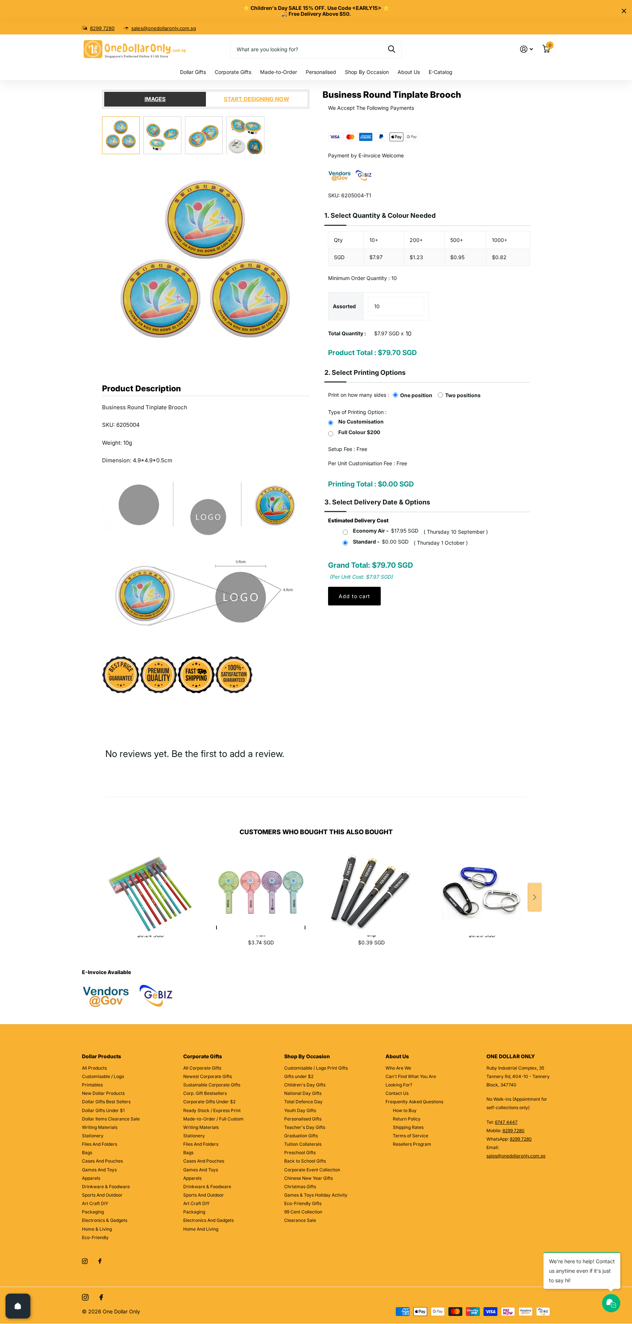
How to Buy (405, 1110)
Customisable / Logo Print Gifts (316, 1068)
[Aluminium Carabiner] (481, 884)
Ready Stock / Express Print (212, 1110)
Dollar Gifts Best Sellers (106, 1101)
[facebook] (99, 1261)
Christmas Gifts (300, 1186)
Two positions (463, 395)
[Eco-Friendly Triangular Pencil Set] (150, 884)
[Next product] (534, 897)
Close (624, 11)
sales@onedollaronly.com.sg (163, 28)
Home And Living (200, 1229)
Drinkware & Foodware (106, 1186)
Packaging (93, 1212)
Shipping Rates (408, 1127)
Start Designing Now (256, 99)
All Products (94, 1068)
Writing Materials (99, 1127)
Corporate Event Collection (312, 1169)
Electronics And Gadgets (208, 1220)
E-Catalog (440, 72)
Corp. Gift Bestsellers (205, 1093)
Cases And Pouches (102, 1161)
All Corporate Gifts (202, 1068)
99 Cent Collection (303, 1212)
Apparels (91, 1178)
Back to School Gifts (305, 1161)
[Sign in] (526, 49)
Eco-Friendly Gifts (302, 1203)
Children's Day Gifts (305, 1085)
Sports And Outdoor (102, 1195)
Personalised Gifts (302, 1119)
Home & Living (97, 1229)
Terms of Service (410, 1135)
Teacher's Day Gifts (304, 1127)
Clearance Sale (300, 1220)
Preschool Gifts (300, 1152)
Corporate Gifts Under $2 (209, 1101)
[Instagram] (84, 1261)
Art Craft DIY (95, 1203)
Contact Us (397, 1093)
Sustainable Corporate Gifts (211, 1085)
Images (155, 99)
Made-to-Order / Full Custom (213, 1119)
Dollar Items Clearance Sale (111, 1119)
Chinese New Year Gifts (308, 1178)
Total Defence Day (303, 1101)
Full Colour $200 (359, 432)
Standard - (381, 541)
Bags (87, 1152)
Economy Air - (385, 530)
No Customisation (361, 421)
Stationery (93, 1135)
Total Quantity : (347, 333)
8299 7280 (102, 28)
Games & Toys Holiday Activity (315, 1195)
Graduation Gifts (301, 1135)
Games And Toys (99, 1169)
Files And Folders (99, 1144)
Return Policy (407, 1119)
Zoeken (391, 49)
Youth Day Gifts (300, 1110)
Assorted (344, 306)
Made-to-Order (278, 72)
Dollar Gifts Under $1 (103, 1110)
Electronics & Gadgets (104, 1220)
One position (416, 395)
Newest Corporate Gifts (207, 1076)
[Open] (17, 1306)
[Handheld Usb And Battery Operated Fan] (260, 884)
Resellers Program (412, 1144)
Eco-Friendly (95, 1237)
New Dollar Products (103, 1093)
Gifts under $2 (298, 1076)
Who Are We (398, 1068)
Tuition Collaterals (302, 1144)
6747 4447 (506, 1122)
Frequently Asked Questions (414, 1101)
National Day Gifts (302, 1093)
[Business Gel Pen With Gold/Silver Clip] (371, 884)
